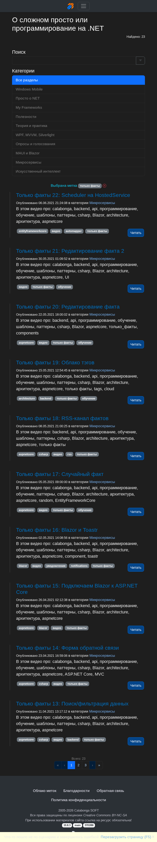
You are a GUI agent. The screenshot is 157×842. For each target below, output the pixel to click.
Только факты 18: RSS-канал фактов (62, 418)
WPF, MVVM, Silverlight (35, 135)
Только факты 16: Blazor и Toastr (57, 530)
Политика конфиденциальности (78, 800)
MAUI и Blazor (27, 153)
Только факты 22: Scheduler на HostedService (73, 195)
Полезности (26, 116)
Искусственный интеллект (38, 171)
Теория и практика (31, 125)
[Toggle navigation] (83, 6)
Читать (135, 233)
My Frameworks (29, 107)
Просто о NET (28, 98)
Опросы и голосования (35, 144)
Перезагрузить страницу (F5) (126, 837)
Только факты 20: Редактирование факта (68, 307)
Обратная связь (110, 791)
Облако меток (44, 791)
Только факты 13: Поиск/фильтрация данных (72, 704)
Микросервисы (102, 203)
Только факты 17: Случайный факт (60, 474)
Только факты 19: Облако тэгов (55, 362)
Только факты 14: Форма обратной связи (67, 648)
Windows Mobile (29, 89)
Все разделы (27, 80)
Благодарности (76, 791)
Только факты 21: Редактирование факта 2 (70, 251)
